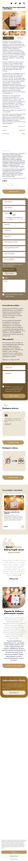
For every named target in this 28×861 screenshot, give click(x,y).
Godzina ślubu (8, 230)
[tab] (8, 38)
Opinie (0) (20, 38)
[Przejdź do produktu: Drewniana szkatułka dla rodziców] (22, 526)
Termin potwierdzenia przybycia (12, 247)
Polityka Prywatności (14, 859)
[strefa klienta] (19, 3)
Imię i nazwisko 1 (8, 201)
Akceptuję (14, 852)
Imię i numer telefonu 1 (10, 253)
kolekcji (9, 111)
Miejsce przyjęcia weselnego (11, 241)
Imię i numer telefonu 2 (10, 259)
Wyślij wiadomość (14, 396)
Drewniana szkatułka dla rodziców (12, 513)
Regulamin (13, 386)
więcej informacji (9, 296)
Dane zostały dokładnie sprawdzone (14, 295)
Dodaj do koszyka (14, 191)
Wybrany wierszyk (10, 269)
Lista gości (8, 213)
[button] (22, 497)
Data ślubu (7, 224)
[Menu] (23, 3)
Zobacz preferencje (14, 856)
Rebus (6, 277)
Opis (8, 38)
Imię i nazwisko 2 (8, 207)
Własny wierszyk (9, 273)
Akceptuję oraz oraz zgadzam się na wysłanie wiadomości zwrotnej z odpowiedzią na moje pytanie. (14, 389)
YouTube (22, 117)
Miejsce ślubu (8, 236)
